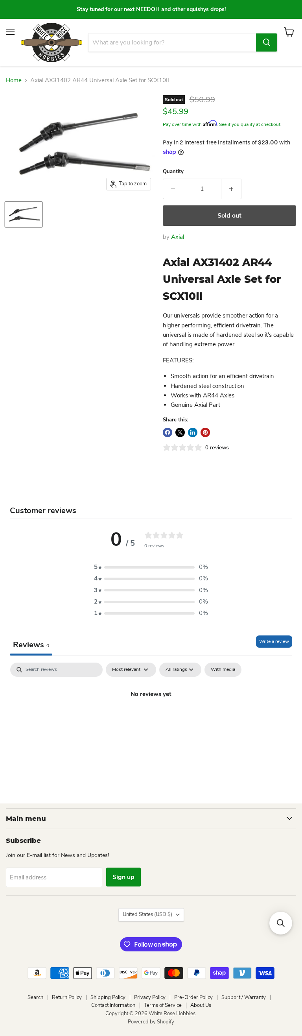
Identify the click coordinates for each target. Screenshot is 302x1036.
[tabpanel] (151, 720)
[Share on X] (180, 432)
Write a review (274, 641)
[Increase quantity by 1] (231, 189)
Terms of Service (163, 1005)
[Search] (266, 42)
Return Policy (67, 997)
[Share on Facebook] (167, 432)
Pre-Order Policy (193, 997)
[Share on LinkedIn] (192, 432)
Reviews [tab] (31, 644)
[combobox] (172, 42)
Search (35, 997)
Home (14, 80)
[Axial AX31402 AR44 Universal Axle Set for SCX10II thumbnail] (23, 214)
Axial (177, 237)
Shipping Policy (107, 997)
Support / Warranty (243, 997)
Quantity (173, 172)
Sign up (123, 877)
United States (147, 914)
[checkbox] (222, 670)
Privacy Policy (150, 997)
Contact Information (113, 1005)
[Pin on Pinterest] (205, 432)
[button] (151, 567)
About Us (200, 1005)
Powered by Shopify (151, 1021)
